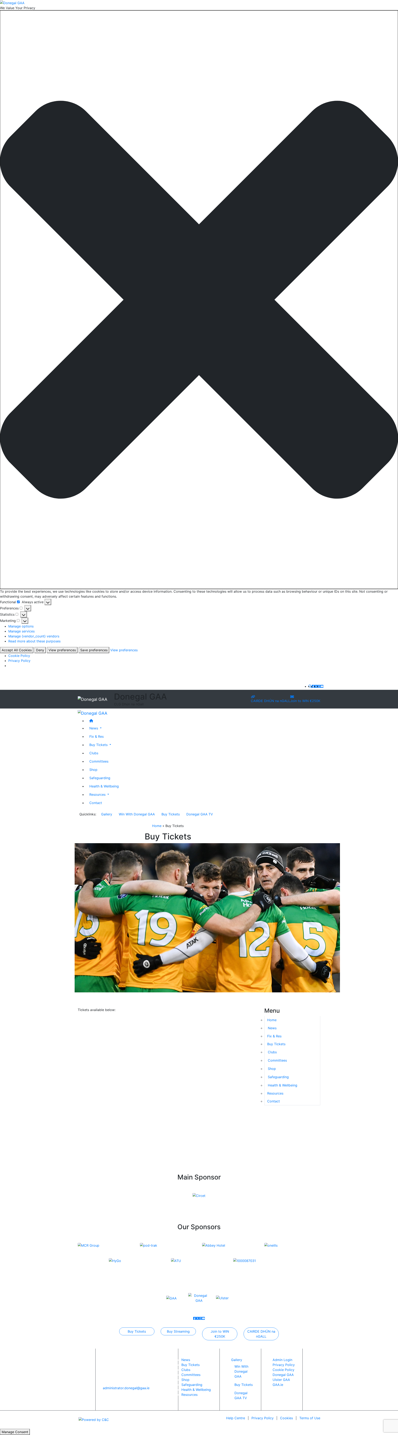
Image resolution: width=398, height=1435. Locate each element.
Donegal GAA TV (199, 814)
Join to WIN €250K (305, 701)
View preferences (62, 650)
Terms (309, 1418)
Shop (93, 769)
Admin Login (282, 1360)
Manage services (21, 631)
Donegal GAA (283, 1375)
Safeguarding (99, 778)
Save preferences (94, 650)
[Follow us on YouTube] (321, 686)
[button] (199, 299)
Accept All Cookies (17, 650)
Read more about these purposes (34, 641)
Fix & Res (96, 736)
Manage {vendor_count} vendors (33, 636)
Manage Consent (15, 1432)
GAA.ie (278, 1385)
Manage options (21, 626)
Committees (98, 761)
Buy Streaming (178, 1331)
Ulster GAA (281, 1380)
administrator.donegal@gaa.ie (126, 1388)
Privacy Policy (19, 661)
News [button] (94, 728)
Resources (275, 1093)
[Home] (203, 720)
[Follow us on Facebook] (313, 686)
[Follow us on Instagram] (319, 686)
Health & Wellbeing (104, 786)
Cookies (286, 1418)
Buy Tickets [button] (99, 744)
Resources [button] (98, 794)
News (185, 1360)
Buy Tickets (170, 814)
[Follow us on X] (316, 686)
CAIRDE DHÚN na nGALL (270, 701)
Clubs (93, 753)
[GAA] (171, 1298)
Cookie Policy (19, 656)
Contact (95, 802)
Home (156, 826)
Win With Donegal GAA (137, 814)
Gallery (106, 814)
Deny (40, 650)
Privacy (262, 1418)
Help (235, 1418)
